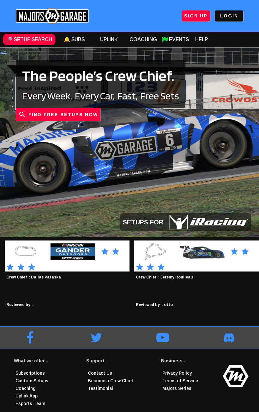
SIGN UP (196, 15)
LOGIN (229, 15)
